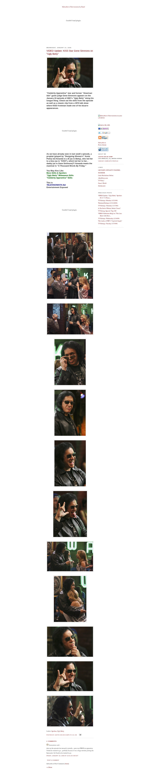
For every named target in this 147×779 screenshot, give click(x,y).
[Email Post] (80, 735)
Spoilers (54, 731)
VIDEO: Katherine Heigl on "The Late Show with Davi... (110, 214)
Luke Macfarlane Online (105, 175)
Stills (59, 178)
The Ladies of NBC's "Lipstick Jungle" (110, 221)
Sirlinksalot (101, 186)
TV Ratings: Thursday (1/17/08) (108, 206)
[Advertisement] (73, 39)
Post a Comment (53, 760)
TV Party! (101, 180)
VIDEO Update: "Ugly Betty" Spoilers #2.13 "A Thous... (110, 196)
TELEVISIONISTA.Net (56, 185)
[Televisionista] (103, 129)
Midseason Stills (60, 175)
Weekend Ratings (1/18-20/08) (107, 203)
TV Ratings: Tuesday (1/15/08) (107, 223)
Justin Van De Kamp (105, 156)
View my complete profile (108, 161)
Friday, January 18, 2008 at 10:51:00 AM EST (62, 755)
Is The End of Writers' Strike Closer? (109, 208)
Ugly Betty (60, 731)
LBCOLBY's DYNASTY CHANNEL (109, 170)
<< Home (49, 767)
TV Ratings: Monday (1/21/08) (108, 200)
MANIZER (101, 173)
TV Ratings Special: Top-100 (107, 211)
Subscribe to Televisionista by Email (73, 7)
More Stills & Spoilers (56, 173)
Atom (66, 764)
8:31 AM (74, 735)
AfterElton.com (103, 178)
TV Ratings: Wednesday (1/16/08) (108, 218)
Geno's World (102, 183)
